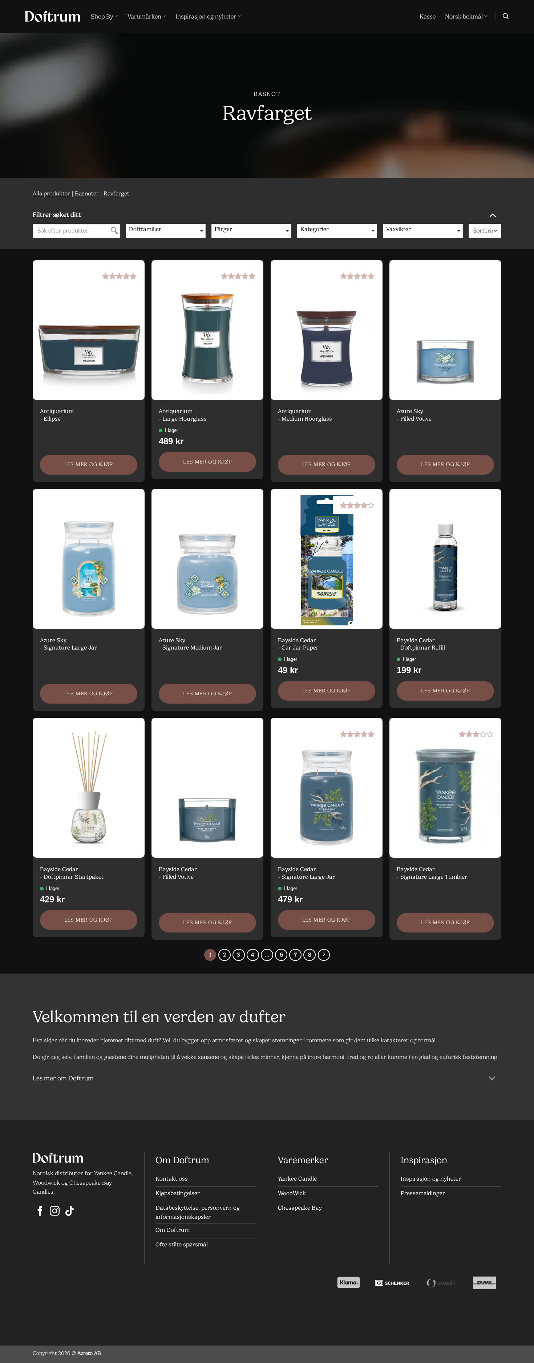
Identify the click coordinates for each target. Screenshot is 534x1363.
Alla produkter (51, 193)
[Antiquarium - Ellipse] (89, 330)
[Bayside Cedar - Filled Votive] (207, 788)
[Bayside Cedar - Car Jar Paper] (327, 559)
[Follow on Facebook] (40, 1211)
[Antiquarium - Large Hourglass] (207, 330)
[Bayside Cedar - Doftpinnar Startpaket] (89, 788)
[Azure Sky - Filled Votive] (445, 330)
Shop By (102, 16)
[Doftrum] (52, 16)
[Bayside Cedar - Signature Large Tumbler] (445, 788)
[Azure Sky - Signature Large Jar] (89, 559)
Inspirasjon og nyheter (205, 16)
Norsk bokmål (464, 16)
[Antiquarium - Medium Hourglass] (327, 330)
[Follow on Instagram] (55, 1211)
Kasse (428, 16)
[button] (506, 16)
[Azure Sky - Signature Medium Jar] (207, 559)
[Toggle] (492, 214)
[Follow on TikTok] (69, 1211)
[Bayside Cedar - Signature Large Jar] (327, 788)
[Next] (324, 955)
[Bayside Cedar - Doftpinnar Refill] (445, 559)
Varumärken (144, 16)
